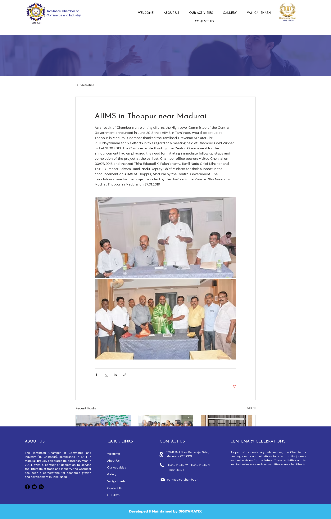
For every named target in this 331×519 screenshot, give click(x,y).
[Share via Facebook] (96, 375)
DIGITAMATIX (190, 511)
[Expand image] (165, 237)
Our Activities (84, 85)
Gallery (111, 474)
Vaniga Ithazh (116, 481)
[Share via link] (124, 375)
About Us (113, 461)
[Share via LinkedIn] (115, 375)
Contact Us (115, 488)
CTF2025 (113, 495)
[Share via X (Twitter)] (106, 375)
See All (251, 407)
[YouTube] (34, 486)
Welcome (113, 454)
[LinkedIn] (41, 486)
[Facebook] (27, 486)
